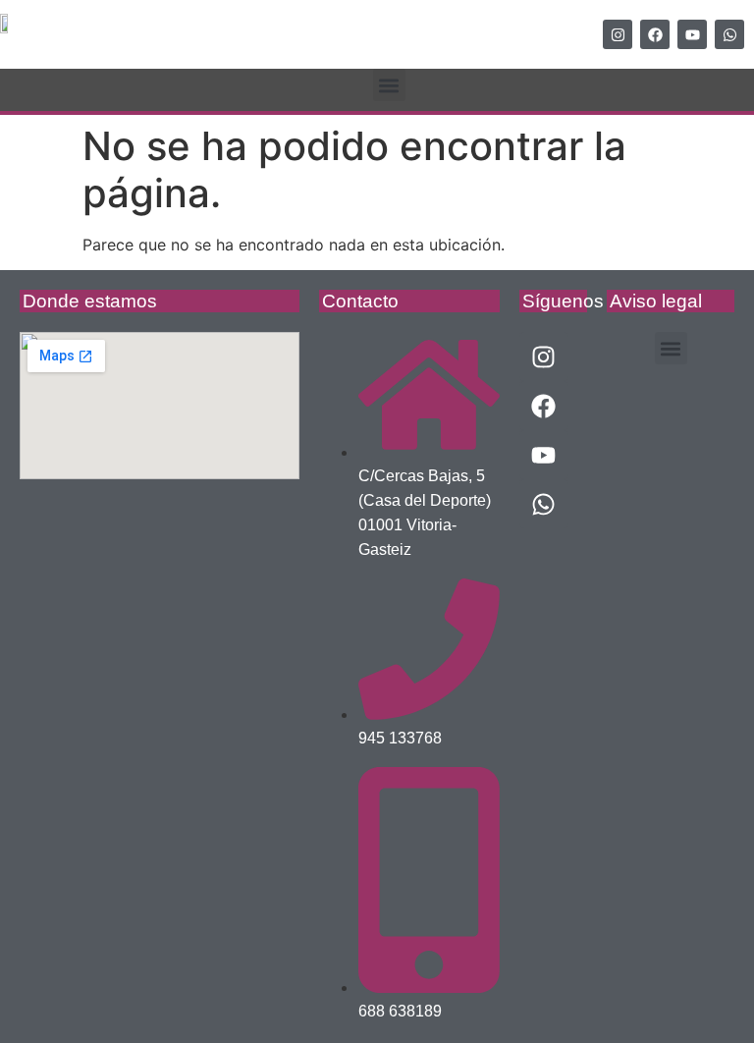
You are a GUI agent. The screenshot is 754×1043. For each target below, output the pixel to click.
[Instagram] (617, 34)
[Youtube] (692, 34)
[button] (389, 85)
